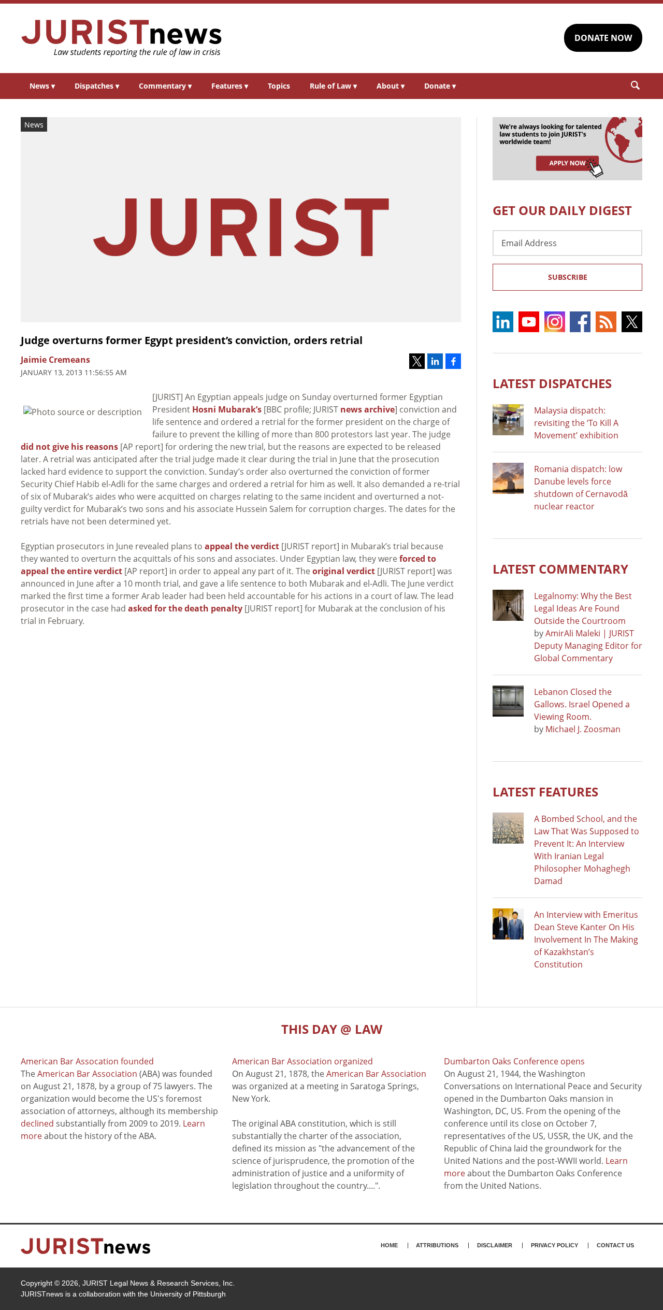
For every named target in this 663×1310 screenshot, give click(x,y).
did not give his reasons (69, 446)
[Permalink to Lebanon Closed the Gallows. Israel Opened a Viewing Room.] (508, 701)
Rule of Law (333, 86)
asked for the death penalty (185, 608)
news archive (367, 409)
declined (37, 1123)
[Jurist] (122, 38)
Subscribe (567, 277)
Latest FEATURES (545, 791)
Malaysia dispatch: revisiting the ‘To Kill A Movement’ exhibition (576, 423)
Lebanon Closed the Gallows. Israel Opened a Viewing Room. (582, 704)
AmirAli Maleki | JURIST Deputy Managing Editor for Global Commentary (588, 646)
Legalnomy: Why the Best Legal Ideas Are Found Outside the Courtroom (583, 608)
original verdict (343, 571)
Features (229, 86)
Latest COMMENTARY (560, 568)
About (391, 86)
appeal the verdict (242, 546)
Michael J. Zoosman (583, 729)
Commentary (165, 86)
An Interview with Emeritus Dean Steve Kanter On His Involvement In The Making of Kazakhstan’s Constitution (586, 939)
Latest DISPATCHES (552, 383)
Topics (279, 86)
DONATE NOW (603, 38)
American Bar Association (87, 1073)
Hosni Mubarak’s (227, 409)
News (42, 86)
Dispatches (97, 86)
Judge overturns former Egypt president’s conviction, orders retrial (192, 340)
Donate (440, 86)
